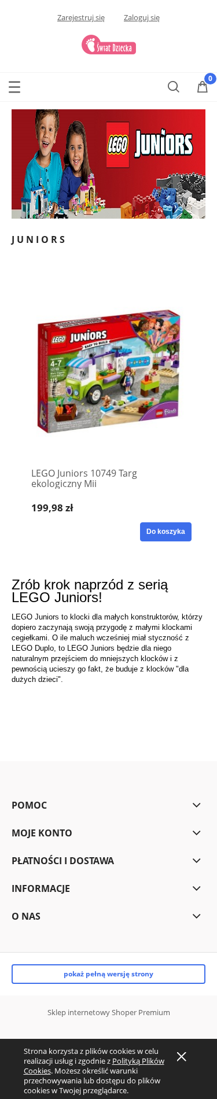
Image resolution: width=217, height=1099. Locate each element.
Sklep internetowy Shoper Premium (108, 1012)
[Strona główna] (109, 43)
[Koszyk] (202, 87)
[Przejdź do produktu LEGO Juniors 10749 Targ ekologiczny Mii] (108, 371)
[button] (14, 84)
